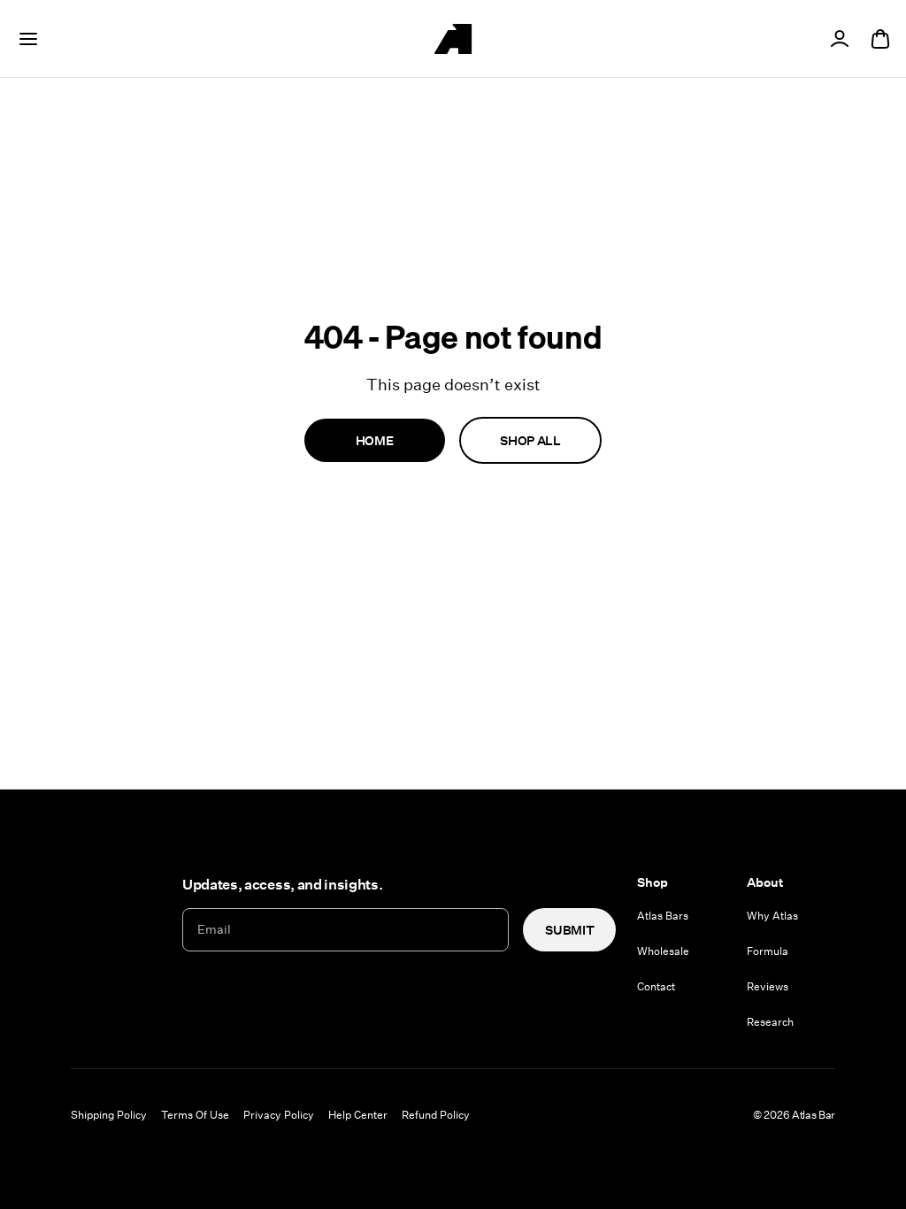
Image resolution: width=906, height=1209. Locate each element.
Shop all (530, 440)
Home (375, 440)
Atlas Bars (662, 915)
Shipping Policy (109, 1114)
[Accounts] (839, 39)
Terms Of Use (195, 1114)
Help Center (358, 1114)
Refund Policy (436, 1114)
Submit (569, 929)
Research (770, 1021)
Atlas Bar (813, 1114)
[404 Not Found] (453, 39)
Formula (767, 950)
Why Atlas (772, 915)
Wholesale (663, 950)
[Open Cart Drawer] (880, 39)
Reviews (767, 986)
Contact (656, 986)
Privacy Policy (278, 1114)
